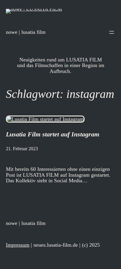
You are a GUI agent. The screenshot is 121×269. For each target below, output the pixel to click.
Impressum (17, 245)
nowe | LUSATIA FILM (26, 32)
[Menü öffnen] (111, 32)
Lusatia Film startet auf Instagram (52, 134)
